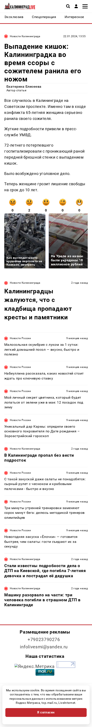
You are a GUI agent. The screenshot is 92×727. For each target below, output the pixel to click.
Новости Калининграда (25, 36)
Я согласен (46, 712)
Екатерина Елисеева (24, 86)
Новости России (20, 338)
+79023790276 (44, 639)
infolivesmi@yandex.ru (44, 646)
